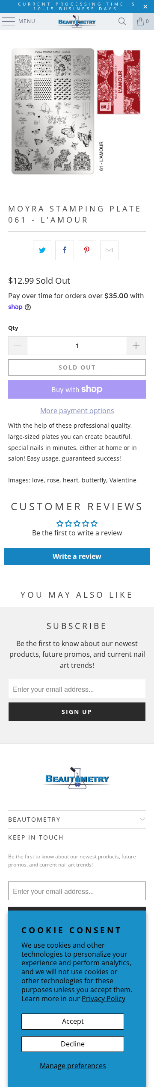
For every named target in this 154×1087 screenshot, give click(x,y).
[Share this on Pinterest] (87, 250)
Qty (13, 328)
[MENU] (4, 21)
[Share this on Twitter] (42, 250)
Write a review (77, 556)
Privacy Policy (103, 998)
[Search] (122, 21)
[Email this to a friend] (109, 250)
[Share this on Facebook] (64, 250)
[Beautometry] (77, 21)
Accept (73, 1021)
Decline (73, 1044)
